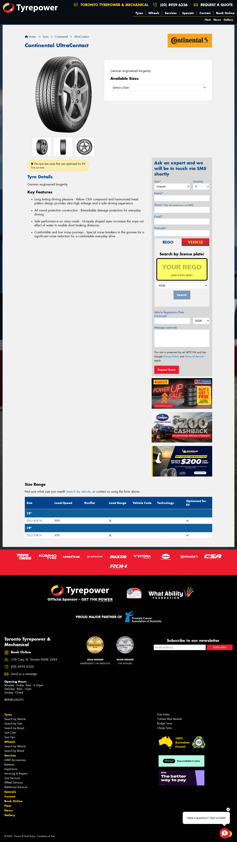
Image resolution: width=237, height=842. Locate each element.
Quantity (198, 181)
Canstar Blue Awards (169, 719)
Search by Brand (14, 728)
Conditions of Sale (46, 836)
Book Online (225, 13)
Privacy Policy (171, 356)
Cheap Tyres (164, 728)
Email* (158, 216)
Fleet (208, 19)
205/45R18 (34, 520)
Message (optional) (165, 327)
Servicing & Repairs (16, 773)
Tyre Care (10, 732)
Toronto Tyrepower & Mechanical (113, 5)
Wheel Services (13, 782)
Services (171, 13)
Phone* (173, 205)
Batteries (9, 764)
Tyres (139, 13)
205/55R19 (34, 535)
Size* (157, 181)
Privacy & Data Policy (24, 836)
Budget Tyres (164, 723)
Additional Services (15, 787)
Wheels (154, 13)
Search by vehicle (78, 492)
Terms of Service (194, 356)
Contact (205, 13)
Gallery (228, 19)
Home (32, 37)
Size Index (163, 714)
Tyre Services (12, 778)
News (217, 19)
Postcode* (160, 228)
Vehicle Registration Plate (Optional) (169, 314)
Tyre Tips (9, 737)
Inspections (10, 769)
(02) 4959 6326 (174, 5)
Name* (158, 193)
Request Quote (166, 369)
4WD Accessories (15, 760)
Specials (188, 13)
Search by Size (13, 723)
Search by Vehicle (15, 719)
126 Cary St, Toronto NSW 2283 (34, 660)
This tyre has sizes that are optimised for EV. (58, 165)
